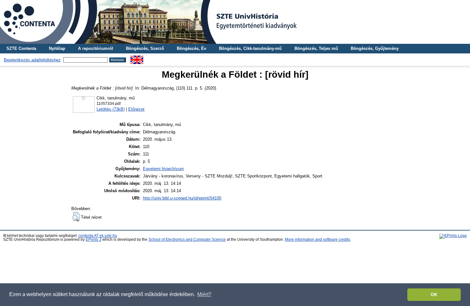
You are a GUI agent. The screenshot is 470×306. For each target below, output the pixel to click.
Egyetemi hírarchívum (163, 168)
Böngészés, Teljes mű (316, 48)
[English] (136, 58)
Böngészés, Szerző (145, 48)
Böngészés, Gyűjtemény (375, 48)
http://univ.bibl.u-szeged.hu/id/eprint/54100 (182, 198)
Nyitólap (57, 48)
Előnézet (136, 109)
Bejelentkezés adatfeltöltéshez (32, 60)
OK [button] (434, 294)
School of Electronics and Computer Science (187, 239)
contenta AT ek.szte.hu (97, 236)
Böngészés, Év (191, 48)
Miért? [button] (204, 294)
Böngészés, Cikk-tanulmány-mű (250, 48)
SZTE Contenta (21, 48)
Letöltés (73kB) (111, 109)
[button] (76, 217)
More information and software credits (317, 239)
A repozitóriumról (95, 48)
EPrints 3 (93, 239)
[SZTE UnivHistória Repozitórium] (235, 22)
